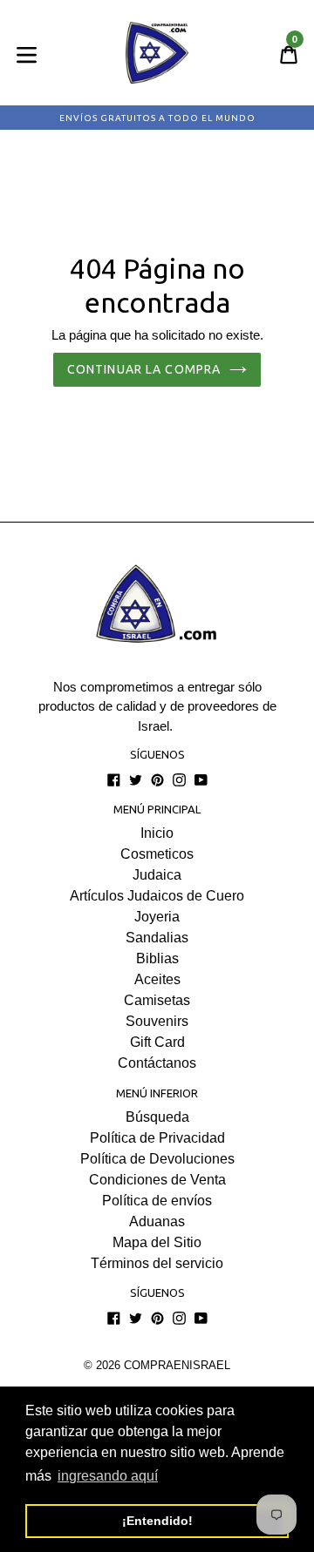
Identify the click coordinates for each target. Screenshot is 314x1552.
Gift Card (157, 1042)
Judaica (157, 874)
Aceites (157, 979)
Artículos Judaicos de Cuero (157, 895)
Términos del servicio (157, 1263)
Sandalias (157, 937)
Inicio (157, 833)
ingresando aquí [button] (108, 1475)
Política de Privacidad (157, 1137)
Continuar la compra (144, 369)
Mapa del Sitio (157, 1242)
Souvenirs (157, 1021)
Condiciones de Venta (157, 1179)
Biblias (157, 958)
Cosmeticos (157, 854)
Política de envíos (157, 1200)
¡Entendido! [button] (157, 1521)
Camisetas (157, 1000)
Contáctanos (157, 1063)
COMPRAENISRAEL (177, 1365)
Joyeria (157, 916)
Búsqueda (157, 1117)
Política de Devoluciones (157, 1158)
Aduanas (157, 1221)
